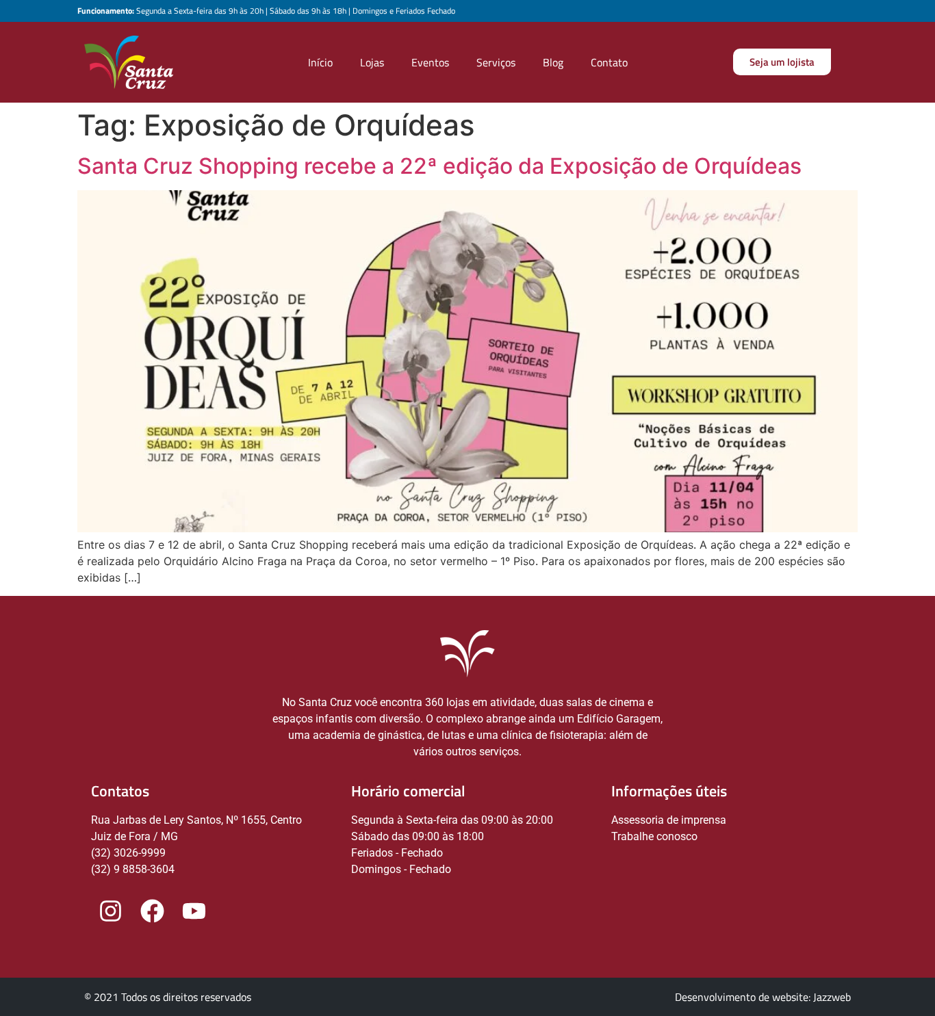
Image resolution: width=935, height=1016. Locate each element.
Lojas (372, 62)
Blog (553, 62)
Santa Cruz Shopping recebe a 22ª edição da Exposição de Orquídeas (439, 166)
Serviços (495, 62)
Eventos (430, 62)
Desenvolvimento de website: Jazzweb (763, 997)
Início (320, 62)
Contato (609, 62)
